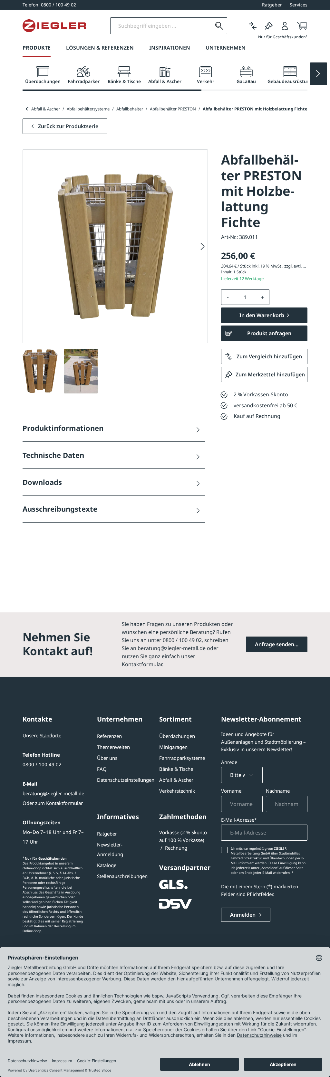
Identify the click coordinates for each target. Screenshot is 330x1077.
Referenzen (109, 736)
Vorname (231, 791)
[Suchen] (219, 26)
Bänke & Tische (176, 769)
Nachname (278, 791)
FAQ (102, 769)
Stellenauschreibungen (122, 876)
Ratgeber (107, 833)
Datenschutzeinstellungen (125, 780)
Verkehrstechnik (177, 791)
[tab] (43, 75)
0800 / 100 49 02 (42, 764)
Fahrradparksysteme (182, 758)
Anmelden (243, 914)
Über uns (107, 758)
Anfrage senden (274, 644)
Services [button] (298, 5)
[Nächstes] (203, 246)
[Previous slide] (27, 109)
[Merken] (269, 26)
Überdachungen (177, 736)
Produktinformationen (63, 428)
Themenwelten (113, 747)
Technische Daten (53, 455)
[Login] (285, 26)
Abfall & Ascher (176, 780)
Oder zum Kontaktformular (53, 803)
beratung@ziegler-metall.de (53, 793)
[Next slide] (318, 73)
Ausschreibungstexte (60, 509)
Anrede (229, 762)
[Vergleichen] (253, 26)
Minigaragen (173, 747)
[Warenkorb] (300, 26)
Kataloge (106, 865)
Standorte (50, 735)
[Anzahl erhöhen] (262, 297)
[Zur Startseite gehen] (54, 25)
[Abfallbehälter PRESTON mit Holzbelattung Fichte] (115, 246)
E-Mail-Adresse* (239, 820)
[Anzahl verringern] (228, 297)
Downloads (42, 482)
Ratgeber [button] (272, 5)
